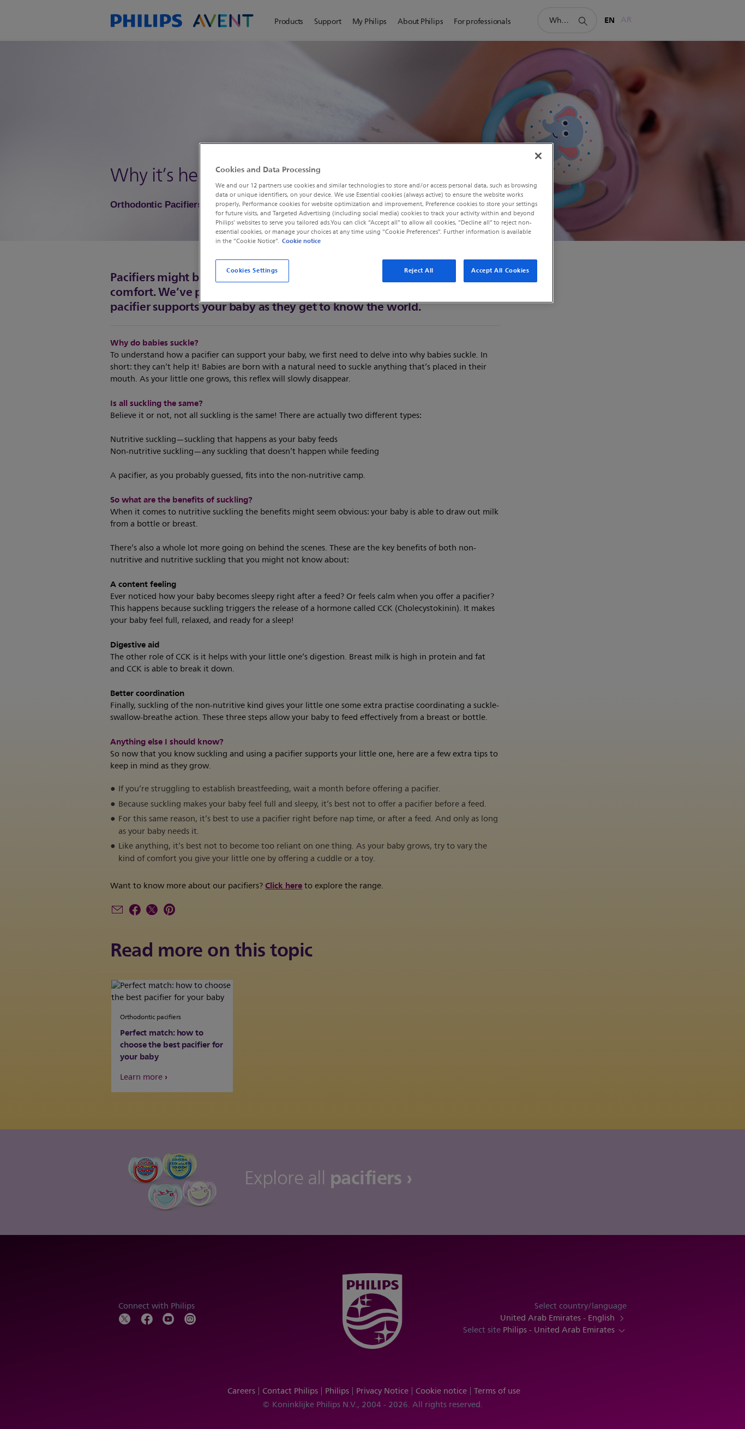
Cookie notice (301, 240)
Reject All (419, 270)
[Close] (538, 156)
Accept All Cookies (500, 270)
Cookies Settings (252, 270)
